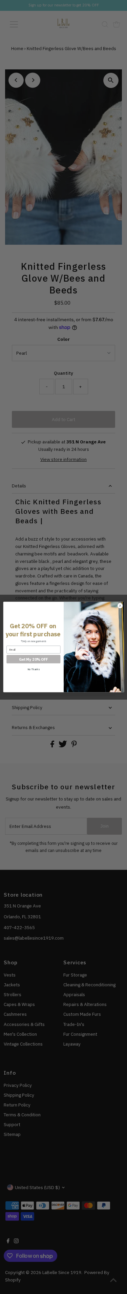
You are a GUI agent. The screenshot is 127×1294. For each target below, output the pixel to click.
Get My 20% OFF (33, 659)
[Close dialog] (120, 605)
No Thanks (33, 669)
